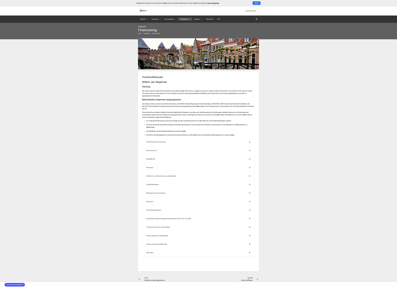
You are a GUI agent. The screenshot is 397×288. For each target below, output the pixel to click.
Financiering (156, 33)
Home (140, 33)
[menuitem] (144, 19)
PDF (218, 19)
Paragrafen (184, 19)
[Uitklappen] (250, 142)
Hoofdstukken (169, 19)
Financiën (155, 19)
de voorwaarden (213, 3)
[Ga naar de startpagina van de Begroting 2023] (143, 10)
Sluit (256, 3)
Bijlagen (197, 19)
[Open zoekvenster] (256, 19)
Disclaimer (209, 19)
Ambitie (142, 19)
